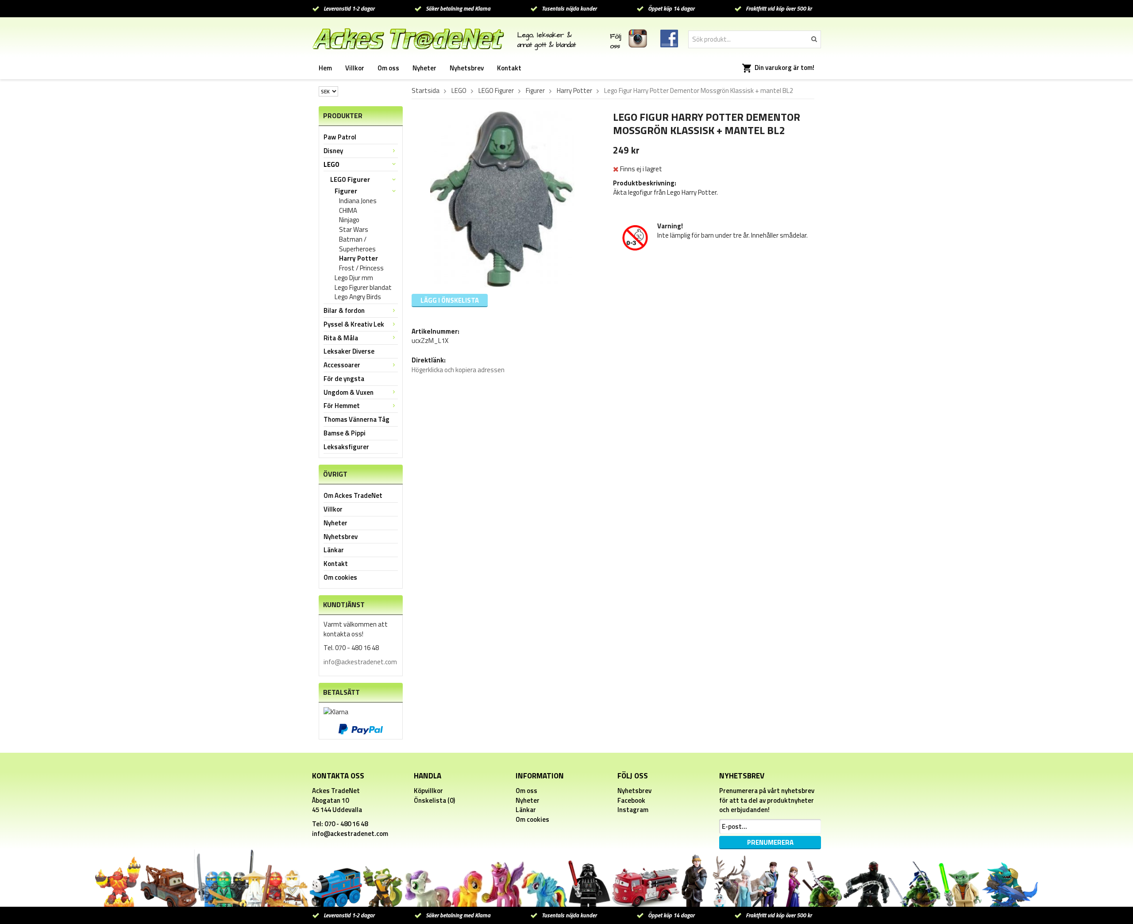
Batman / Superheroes (357, 244)
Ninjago (349, 220)
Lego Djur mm (354, 278)
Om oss (388, 68)
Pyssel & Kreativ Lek (354, 324)
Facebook (631, 800)
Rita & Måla (341, 338)
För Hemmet (342, 405)
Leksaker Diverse (349, 351)
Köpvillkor (428, 790)
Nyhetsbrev (467, 68)
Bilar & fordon (344, 310)
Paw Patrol (340, 137)
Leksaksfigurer (346, 447)
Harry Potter (358, 258)
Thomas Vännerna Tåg (356, 419)
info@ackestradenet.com (360, 662)
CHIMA (348, 211)
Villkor (354, 68)
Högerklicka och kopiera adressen (458, 370)
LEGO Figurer (350, 179)
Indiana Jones (358, 201)
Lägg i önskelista (449, 300)
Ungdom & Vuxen (349, 392)
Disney (333, 151)
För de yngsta (344, 378)
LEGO (331, 164)
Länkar (334, 550)
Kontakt (509, 68)
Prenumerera (770, 842)
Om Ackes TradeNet (353, 495)
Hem (325, 68)
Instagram (632, 810)
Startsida (425, 91)
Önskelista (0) (434, 800)
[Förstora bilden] (502, 198)
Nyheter (424, 68)
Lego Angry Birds (358, 297)
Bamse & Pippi (345, 433)
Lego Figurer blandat (363, 288)
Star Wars (353, 230)
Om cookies (340, 577)
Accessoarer (342, 365)
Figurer (346, 191)
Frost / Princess (361, 268)
